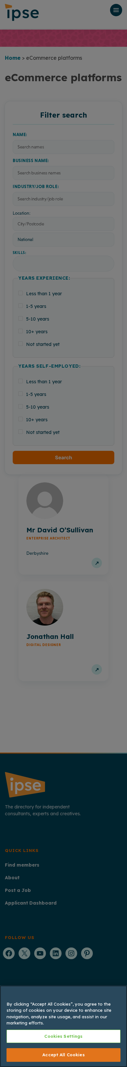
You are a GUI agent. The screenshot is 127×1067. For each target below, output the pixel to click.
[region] (63, 1026)
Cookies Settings (63, 1036)
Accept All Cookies (63, 1054)
